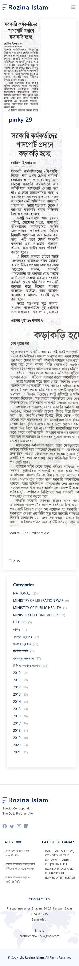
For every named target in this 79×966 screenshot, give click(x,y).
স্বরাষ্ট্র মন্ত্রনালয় (25, 643)
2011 (20, 680)
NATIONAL (25, 593)
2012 (20, 687)
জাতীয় (20, 629)
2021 (20, 752)
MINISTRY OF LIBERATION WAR (41, 600)
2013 (20, 694)
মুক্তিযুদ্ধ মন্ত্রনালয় (27, 658)
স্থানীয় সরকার (24, 651)
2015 (16, 561)
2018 (20, 730)
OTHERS (22, 622)
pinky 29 (20, 120)
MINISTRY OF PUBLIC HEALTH (40, 607)
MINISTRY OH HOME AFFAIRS (39, 615)
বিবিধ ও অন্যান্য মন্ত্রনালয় (30, 665)
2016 (20, 716)
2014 (20, 701)
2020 (20, 745)
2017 (20, 723)
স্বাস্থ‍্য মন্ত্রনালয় (26, 636)
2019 (20, 737)
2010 (21, 672)
